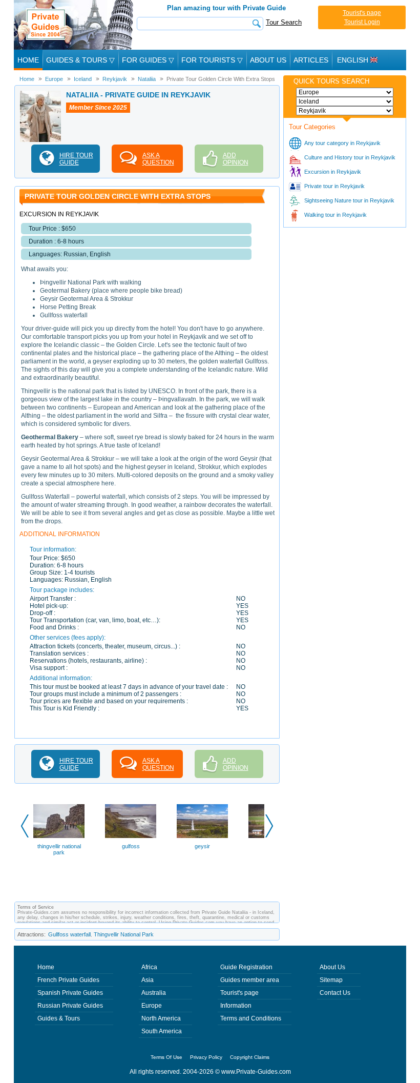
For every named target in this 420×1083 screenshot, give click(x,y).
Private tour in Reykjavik (334, 186)
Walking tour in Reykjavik (335, 215)
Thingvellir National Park (124, 934)
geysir (202, 846)
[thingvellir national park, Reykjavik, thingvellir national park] (59, 821)
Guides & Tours (58, 1018)
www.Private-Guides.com (256, 1071)
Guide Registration (246, 967)
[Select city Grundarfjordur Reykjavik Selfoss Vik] (344, 110)
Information (235, 1005)
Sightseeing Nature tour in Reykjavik (349, 200)
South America (161, 1031)
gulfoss (131, 846)
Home (28, 60)
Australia (153, 992)
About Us (268, 60)
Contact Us (335, 992)
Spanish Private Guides (70, 992)
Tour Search (284, 22)
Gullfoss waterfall (69, 934)
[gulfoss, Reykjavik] (130, 821)
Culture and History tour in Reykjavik (349, 157)
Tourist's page (362, 12)
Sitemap (331, 980)
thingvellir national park (59, 849)
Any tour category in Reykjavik (342, 143)
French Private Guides (68, 980)
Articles (310, 60)
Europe (151, 1005)
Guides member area (249, 980)
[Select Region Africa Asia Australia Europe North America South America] (344, 92)
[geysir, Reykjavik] (202, 821)
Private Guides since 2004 (74, 25)
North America (161, 1018)
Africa (149, 967)
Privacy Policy (206, 1057)
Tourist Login (362, 22)
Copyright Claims (249, 1057)
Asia (147, 980)
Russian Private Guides (70, 1005)
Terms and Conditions (250, 1018)
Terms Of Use (166, 1057)
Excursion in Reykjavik (332, 172)
